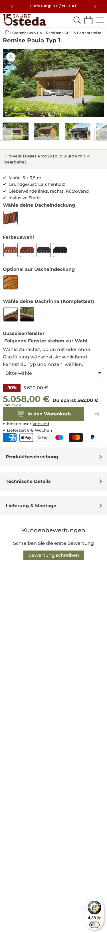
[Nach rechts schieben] (100, 134)
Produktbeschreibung (32, 456)
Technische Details (28, 481)
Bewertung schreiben (53, 555)
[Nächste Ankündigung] (95, 6)
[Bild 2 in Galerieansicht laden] (46, 131)
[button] (97, 414)
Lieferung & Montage (31, 505)
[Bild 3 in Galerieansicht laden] (77, 131)
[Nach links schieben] (6, 134)
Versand (41, 423)
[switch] (94, 925)
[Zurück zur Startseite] (7, 33)
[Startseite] (24, 20)
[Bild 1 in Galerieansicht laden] (15, 131)
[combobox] (77, 20)
